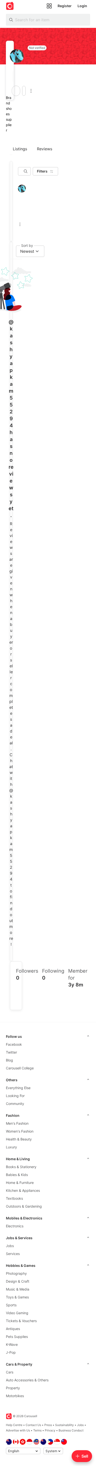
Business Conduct (71, 1430)
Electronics (14, 1226)
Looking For (15, 1096)
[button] (11, 76)
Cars (9, 1372)
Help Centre (14, 1425)
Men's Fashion (17, 1123)
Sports (11, 1305)
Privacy (50, 1430)
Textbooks (14, 1198)
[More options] (31, 90)
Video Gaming (17, 1313)
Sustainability (64, 1425)
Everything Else (18, 1088)
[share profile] (24, 91)
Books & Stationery (21, 1167)
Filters (42, 171)
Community (15, 1103)
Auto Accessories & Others (27, 1380)
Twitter (11, 1052)
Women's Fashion (19, 1131)
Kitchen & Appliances (23, 1190)
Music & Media (17, 1289)
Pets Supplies (17, 1336)
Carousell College (20, 1068)
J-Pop (11, 1352)
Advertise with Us (18, 1430)
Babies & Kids (17, 1175)
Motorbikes (15, 1396)
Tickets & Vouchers (21, 1321)
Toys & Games (17, 1297)
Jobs (10, 1246)
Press (48, 1425)
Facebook (14, 1044)
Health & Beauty (19, 1139)
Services (13, 1254)
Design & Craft (17, 1281)
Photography (16, 1273)
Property (13, 1388)
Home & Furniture (20, 1182)
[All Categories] (49, 6)
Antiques (13, 1329)
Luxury (11, 1147)
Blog (9, 1060)
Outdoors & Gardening (24, 1206)
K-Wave (12, 1344)
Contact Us (33, 1425)
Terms (37, 1430)
